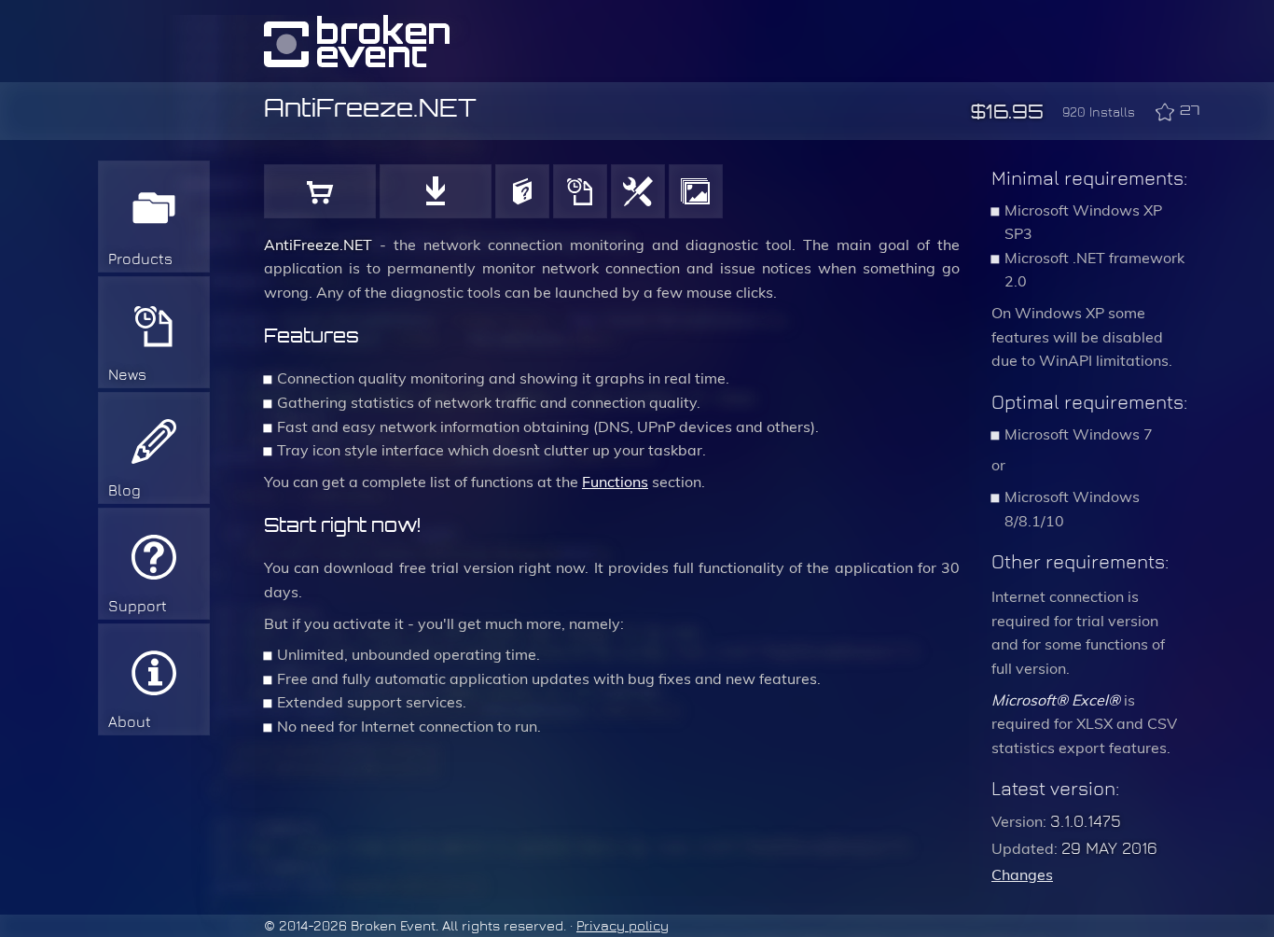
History (580, 191)
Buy (320, 191)
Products (140, 259)
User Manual (522, 191)
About (129, 722)
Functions (638, 191)
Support (137, 606)
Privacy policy (622, 925)
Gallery (696, 191)
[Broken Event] (357, 41)
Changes (1022, 875)
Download (436, 191)
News (127, 375)
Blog (124, 490)
